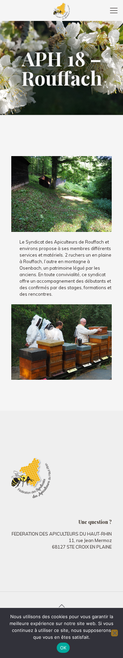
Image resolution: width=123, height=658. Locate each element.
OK (63, 647)
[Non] (114, 633)
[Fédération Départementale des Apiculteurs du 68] (61, 10)
